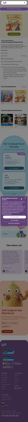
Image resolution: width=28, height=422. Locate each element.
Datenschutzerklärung (6, 213)
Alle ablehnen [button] (14, 220)
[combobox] (23, 198)
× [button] (25, 197)
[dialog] (14, 211)
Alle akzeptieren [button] (14, 217)
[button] (24, 3)
